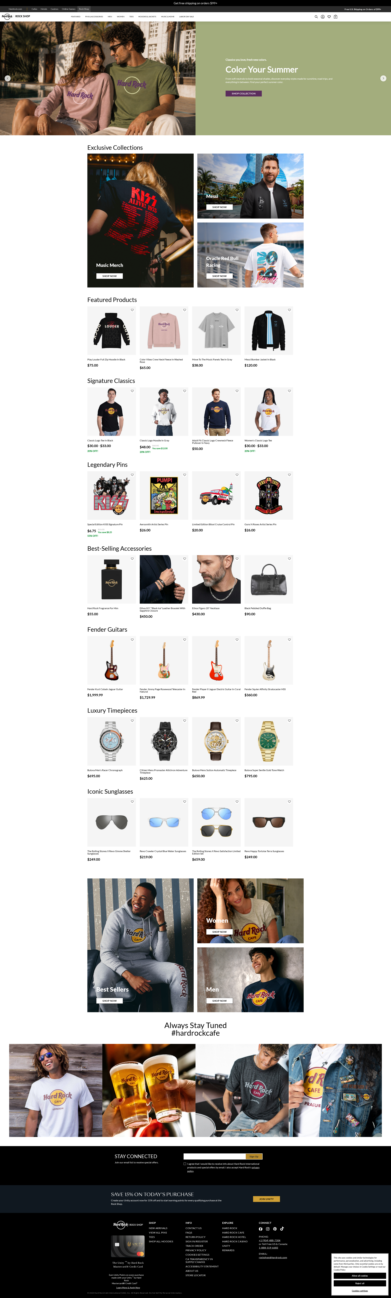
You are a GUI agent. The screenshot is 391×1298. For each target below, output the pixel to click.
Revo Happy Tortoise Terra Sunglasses (264, 851)
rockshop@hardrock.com (273, 1257)
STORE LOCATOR (196, 1275)
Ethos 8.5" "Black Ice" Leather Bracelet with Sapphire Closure (162, 609)
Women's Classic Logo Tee (258, 440)
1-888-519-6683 (268, 1247)
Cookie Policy (339, 1270)
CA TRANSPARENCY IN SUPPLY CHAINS (199, 1260)
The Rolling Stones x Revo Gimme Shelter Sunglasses (109, 852)
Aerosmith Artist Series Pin (154, 524)
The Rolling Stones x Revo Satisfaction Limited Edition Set (216, 852)
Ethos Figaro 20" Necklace (205, 608)
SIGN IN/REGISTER (197, 1241)
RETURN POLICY (195, 1236)
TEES (152, 1236)
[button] (75, 16)
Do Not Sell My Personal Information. (165, 1293)
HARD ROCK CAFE (233, 1232)
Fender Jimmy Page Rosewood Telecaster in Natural (162, 690)
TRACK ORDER (194, 1245)
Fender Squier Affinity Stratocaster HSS (265, 689)
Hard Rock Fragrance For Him (102, 608)
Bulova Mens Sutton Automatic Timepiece (214, 770)
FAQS (189, 1232)
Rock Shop (84, 9)
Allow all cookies (360, 1276)
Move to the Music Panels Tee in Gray (212, 359)
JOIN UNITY (266, 1198)
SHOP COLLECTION (244, 93)
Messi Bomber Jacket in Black (260, 359)
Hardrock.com (15, 9)
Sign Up (254, 1156)
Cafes (34, 9)
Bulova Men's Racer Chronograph (105, 770)
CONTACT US (193, 1228)
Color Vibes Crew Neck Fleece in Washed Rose (161, 360)
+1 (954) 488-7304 (269, 1240)
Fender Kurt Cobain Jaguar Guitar (105, 689)
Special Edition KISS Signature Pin (105, 524)
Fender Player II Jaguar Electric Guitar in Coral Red (216, 690)
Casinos (54, 9)
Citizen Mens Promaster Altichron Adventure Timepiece (163, 771)
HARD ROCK (229, 1228)
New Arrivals (158, 1228)
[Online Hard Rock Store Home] (16, 17)
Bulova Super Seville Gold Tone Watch (264, 770)
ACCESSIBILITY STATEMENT (202, 1266)
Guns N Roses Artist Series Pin (260, 524)
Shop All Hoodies (161, 1241)
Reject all (359, 1283)
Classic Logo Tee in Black (100, 440)
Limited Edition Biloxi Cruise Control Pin (213, 524)
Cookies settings (197, 1254)
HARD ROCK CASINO (235, 1241)
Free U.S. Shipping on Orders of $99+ (363, 9)
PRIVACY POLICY (196, 1250)
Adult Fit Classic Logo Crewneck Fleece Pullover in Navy (212, 441)
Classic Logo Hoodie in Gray (154, 440)
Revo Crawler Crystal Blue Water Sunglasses (163, 851)
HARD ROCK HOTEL (234, 1236)
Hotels (44, 9)
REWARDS (228, 1250)
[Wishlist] (329, 16)
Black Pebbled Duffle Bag (258, 608)
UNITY (226, 1245)
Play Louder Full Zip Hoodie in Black (106, 359)
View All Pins (158, 1232)
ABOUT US (192, 1270)
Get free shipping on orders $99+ (195, 3)
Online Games (68, 9)
